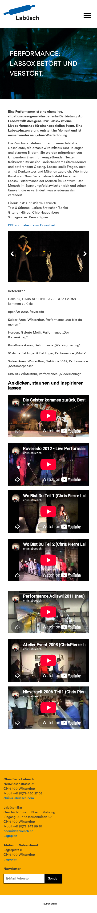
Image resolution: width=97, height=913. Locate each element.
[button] (87, 16)
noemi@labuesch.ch (18, 831)
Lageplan (10, 836)
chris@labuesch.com (19, 798)
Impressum (48, 903)
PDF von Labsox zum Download (31, 225)
